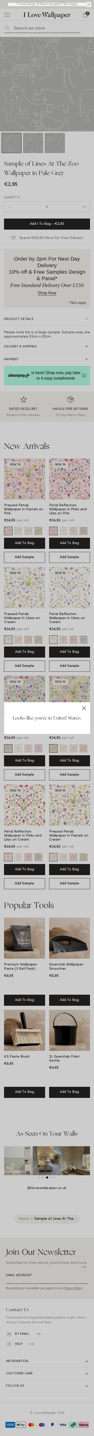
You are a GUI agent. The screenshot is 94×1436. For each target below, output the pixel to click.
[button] (88, 4)
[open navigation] (7, 15)
